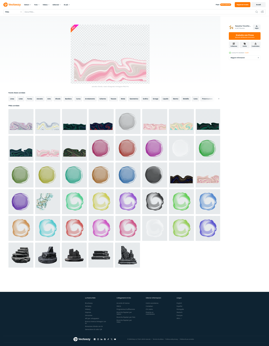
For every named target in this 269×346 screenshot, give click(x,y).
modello (186, 99)
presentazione (207, 99)
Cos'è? (247, 53)
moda (123, 99)
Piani (217, 5)
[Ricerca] (256, 12)
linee (21, 99)
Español (179, 306)
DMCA (119, 306)
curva (78, 99)
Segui (257, 28)
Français (180, 315)
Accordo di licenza (123, 303)
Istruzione (88, 315)
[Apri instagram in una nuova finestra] (98, 339)
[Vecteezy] (12, 5)
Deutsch (179, 312)
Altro (178, 318)
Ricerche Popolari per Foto (126, 317)
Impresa (88, 312)
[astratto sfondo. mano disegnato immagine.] (74, 121)
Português (180, 309)
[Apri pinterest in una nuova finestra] (105, 339)
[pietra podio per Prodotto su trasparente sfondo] (20, 255)
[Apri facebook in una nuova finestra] (95, 339)
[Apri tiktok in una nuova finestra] (108, 339)
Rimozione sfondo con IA (94, 326)
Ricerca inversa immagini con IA (95, 322)
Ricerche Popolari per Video (124, 321)
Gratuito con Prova (244, 36)
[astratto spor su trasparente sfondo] (21, 201)
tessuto (113, 99)
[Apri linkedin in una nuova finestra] (101, 339)
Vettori (26, 5)
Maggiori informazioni (238, 58)
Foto (36, 5)
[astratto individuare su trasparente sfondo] (127, 148)
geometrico (134, 99)
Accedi (258, 5)
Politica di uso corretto (187, 339)
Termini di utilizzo (158, 339)
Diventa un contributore (150, 313)
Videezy (87, 309)
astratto (40, 99)
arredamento (90, 99)
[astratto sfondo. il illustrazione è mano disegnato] (47, 201)
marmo (175, 99)
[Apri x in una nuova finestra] (111, 339)
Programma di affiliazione (126, 309)
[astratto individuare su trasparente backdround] (208, 148)
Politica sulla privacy (171, 339)
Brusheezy (88, 303)
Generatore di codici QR (93, 329)
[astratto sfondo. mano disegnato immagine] (21, 121)
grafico (145, 99)
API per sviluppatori (92, 318)
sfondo (57, 99)
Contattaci (149, 306)
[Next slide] (217, 98)
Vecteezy (88, 306)
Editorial (56, 5)
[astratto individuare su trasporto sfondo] (101, 148)
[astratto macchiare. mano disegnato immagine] (127, 121)
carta (195, 99)
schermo (103, 99)
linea (12, 99)
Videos (45, 5)
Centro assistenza (152, 303)
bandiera (68, 99)
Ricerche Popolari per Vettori (124, 313)
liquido (165, 99)
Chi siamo (149, 309)
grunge (155, 99)
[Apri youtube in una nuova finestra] (115, 339)
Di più (66, 5)
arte (49, 99)
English (179, 303)
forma (29, 99)
